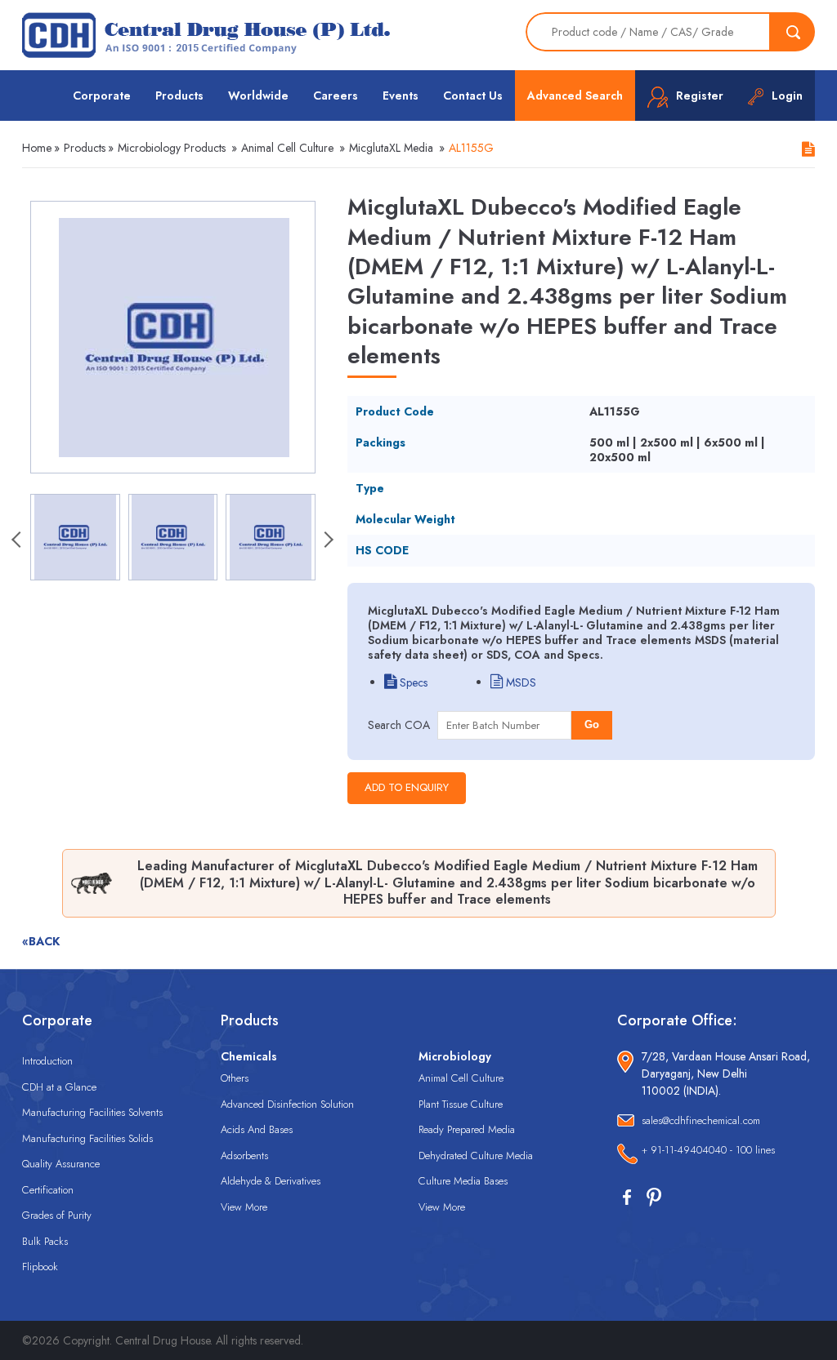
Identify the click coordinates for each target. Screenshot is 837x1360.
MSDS (519, 682)
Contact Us (473, 95)
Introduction (47, 1061)
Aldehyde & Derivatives (270, 1181)
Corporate (102, 95)
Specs (411, 682)
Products (179, 95)
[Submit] (793, 31)
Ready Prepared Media (466, 1129)
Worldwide (258, 95)
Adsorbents (244, 1155)
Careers (335, 95)
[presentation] (18, 541)
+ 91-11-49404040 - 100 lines (708, 1150)
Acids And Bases (257, 1129)
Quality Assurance (61, 1163)
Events (400, 95)
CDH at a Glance (59, 1087)
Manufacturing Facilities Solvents (92, 1112)
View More (244, 1207)
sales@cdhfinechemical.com (701, 1120)
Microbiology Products (172, 148)
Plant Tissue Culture (460, 1104)
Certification (48, 1190)
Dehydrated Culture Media (475, 1155)
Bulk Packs (45, 1241)
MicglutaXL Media (391, 148)
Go (591, 724)
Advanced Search (575, 95)
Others (234, 1078)
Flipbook (40, 1266)
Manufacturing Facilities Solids (87, 1138)
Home (36, 148)
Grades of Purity (57, 1215)
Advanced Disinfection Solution (287, 1104)
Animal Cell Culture (287, 148)
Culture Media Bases (463, 1181)
